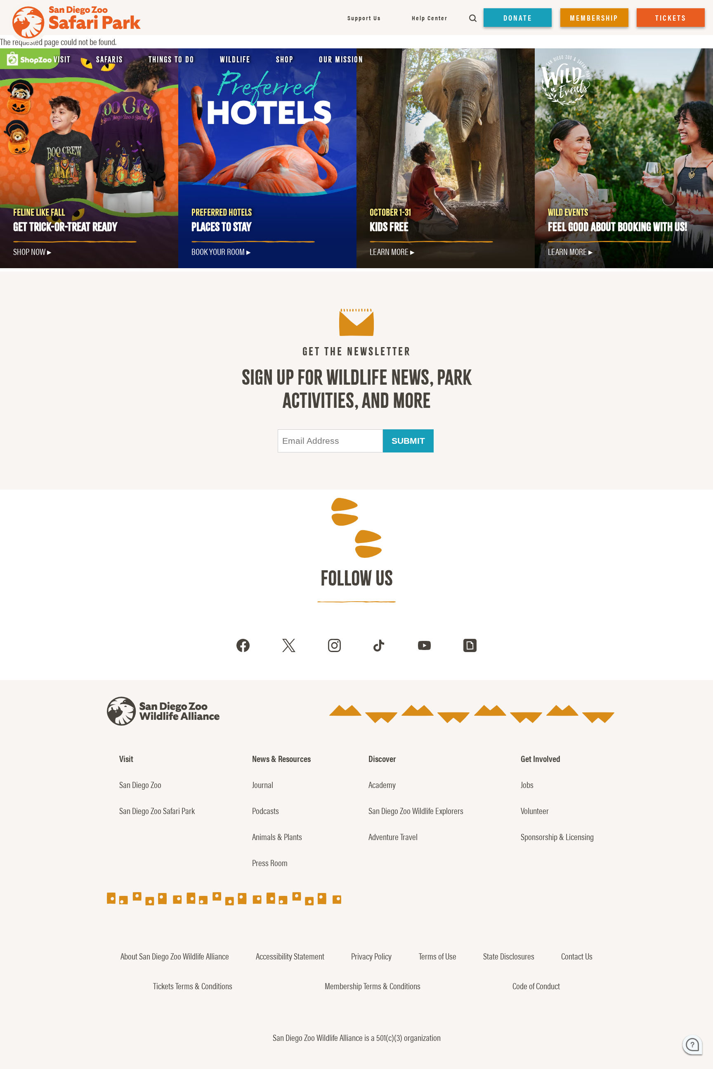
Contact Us (577, 956)
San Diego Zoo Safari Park (157, 810)
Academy (382, 784)
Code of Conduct (536, 985)
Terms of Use (437, 956)
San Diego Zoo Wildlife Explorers (415, 810)
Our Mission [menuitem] (341, 59)
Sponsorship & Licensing (557, 836)
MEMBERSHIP (594, 17)
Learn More (389, 251)
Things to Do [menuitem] (171, 59)
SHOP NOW (29, 251)
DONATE (517, 17)
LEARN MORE (567, 251)
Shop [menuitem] (284, 59)
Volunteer (535, 810)
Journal (262, 784)
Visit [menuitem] (62, 59)
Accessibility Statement (290, 956)
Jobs (527, 784)
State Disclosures (508, 956)
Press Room (270, 862)
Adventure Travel (393, 836)
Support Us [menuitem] (364, 17)
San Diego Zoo (140, 784)
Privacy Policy (371, 956)
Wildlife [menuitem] (235, 59)
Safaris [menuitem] (109, 59)
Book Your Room (218, 251)
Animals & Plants (277, 836)
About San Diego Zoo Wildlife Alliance (174, 956)
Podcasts (265, 810)
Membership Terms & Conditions (372, 985)
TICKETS (670, 17)
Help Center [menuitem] (430, 17)
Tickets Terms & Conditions (192, 985)
